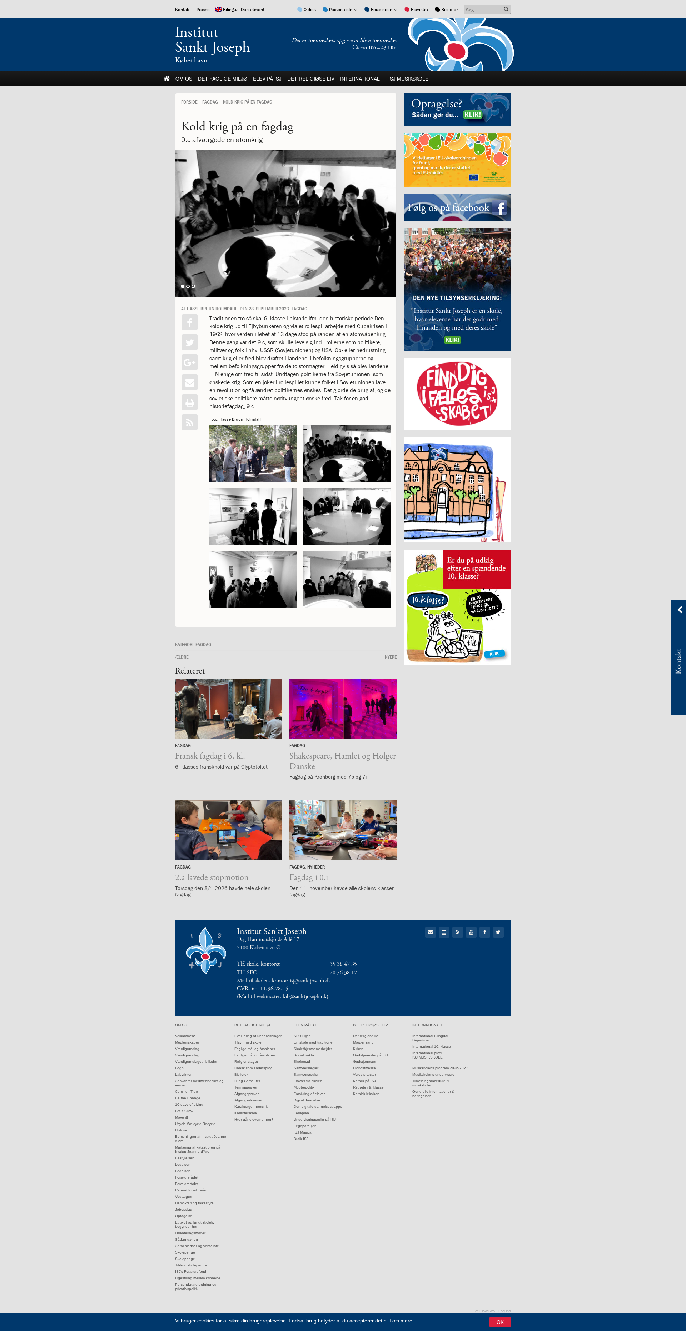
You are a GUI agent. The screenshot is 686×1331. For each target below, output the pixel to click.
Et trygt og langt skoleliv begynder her (194, 1224)
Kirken (358, 1049)
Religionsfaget (246, 1062)
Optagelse (183, 1216)
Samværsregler (306, 1068)
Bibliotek (450, 9)
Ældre (181, 657)
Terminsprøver (245, 1087)
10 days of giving (189, 1104)
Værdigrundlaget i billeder (196, 1062)
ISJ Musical (303, 1132)
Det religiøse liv (310, 78)
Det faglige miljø (222, 78)
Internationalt (361, 78)
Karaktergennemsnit (251, 1107)
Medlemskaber (187, 1042)
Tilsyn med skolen (249, 1042)
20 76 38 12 (343, 972)
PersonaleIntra (343, 9)
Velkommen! (185, 1036)
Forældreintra (384, 9)
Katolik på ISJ (364, 1081)
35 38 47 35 (343, 964)
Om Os (183, 78)
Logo (179, 1068)
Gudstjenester (364, 1062)
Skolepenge (185, 1252)
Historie (181, 1130)
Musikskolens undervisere (433, 1074)
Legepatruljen (305, 1126)
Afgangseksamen (248, 1100)
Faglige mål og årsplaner (254, 1049)
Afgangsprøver (246, 1094)
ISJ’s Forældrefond (190, 1272)
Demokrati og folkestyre (194, 1203)
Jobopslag (183, 1209)
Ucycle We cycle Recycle (195, 1124)
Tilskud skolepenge (191, 1265)
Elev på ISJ (267, 78)
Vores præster (364, 1074)
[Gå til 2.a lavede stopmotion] (228, 830)
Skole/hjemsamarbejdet (313, 1049)
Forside (189, 102)
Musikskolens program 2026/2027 (440, 1068)
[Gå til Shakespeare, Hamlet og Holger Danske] (343, 709)
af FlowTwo (485, 1311)
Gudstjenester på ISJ (370, 1055)
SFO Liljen (302, 1036)
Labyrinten (184, 1074)
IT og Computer (247, 1081)
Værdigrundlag (187, 1049)
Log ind (504, 1311)
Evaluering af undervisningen (258, 1036)
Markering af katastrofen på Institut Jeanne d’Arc (197, 1149)
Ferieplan (301, 1113)
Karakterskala (245, 1113)
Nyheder (316, 867)
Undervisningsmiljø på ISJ (315, 1119)
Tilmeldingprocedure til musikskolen (430, 1083)
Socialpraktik (304, 1055)
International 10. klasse (431, 1047)
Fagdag (210, 102)
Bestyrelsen (184, 1158)
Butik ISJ (301, 1139)
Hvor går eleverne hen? (253, 1119)
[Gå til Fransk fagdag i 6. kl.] (228, 709)
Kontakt (183, 9)
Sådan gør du (186, 1239)
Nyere (391, 657)
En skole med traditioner (314, 1042)
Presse (203, 9)
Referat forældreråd (191, 1190)
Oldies (310, 9)
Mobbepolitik (304, 1087)
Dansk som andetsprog (253, 1068)
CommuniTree (186, 1092)
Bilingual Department (243, 9)
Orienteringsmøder (190, 1233)
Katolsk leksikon (366, 1094)
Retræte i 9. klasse (368, 1087)
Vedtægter (183, 1197)
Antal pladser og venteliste (197, 1246)
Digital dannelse (307, 1100)
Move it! (181, 1117)
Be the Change (187, 1098)
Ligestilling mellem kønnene (197, 1278)
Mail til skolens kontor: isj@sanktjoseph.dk (284, 981)
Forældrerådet (186, 1177)
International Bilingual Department (430, 1038)
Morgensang (363, 1042)
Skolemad (302, 1062)
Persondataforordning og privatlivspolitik (196, 1286)
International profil (427, 1053)
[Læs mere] (190, 422)
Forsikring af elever (309, 1094)
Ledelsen (182, 1164)
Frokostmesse (364, 1068)
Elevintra (419, 9)
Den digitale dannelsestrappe (318, 1107)
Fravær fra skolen (308, 1081)
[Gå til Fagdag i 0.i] (343, 830)
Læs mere (400, 1321)
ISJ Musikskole (408, 78)
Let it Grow (184, 1111)
